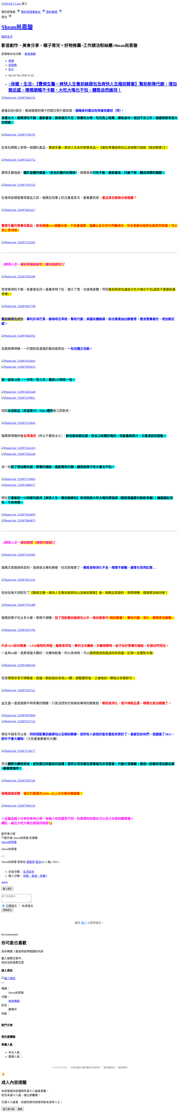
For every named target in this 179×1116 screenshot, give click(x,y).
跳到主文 (7, 36)
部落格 (12, 65)
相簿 (11, 60)
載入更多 (7, 889)
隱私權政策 (109, 1067)
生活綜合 (28, 871)
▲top (4, 882)
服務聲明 (122, 1067)
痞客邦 (30, 861)
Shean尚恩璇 (17, 27)
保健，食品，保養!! (35, 875)
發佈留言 (7, 910)
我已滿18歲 (8, 1109)
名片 (11, 69)
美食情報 (30, 53)
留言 (38, 861)
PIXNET (63, 1067)
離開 (20, 1109)
